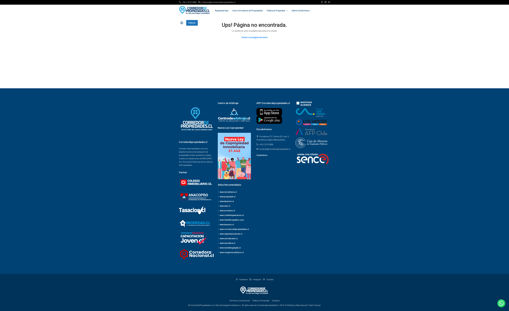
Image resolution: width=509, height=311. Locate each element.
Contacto (276, 301)
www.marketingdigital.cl (230, 248)
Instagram (257, 279)
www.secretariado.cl (229, 238)
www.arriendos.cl (227, 211)
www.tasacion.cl (227, 201)
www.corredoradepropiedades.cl (234, 229)
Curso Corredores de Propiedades (247, 11)
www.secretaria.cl (227, 243)
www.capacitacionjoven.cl (231, 234)
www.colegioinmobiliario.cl (232, 252)
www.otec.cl (225, 206)
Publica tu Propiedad (276, 11)
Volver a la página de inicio (255, 37)
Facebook (243, 279)
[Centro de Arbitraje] (234, 115)
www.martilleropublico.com (232, 220)
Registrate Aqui (221, 11)
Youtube (269, 279)
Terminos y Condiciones (239, 301)
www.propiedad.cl (227, 197)
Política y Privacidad (260, 301)
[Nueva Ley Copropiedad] (234, 156)
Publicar (192, 23)
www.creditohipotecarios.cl (232, 215)
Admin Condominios (301, 11)
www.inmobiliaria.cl (228, 192)
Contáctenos (261, 155)
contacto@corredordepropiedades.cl (274, 149)
